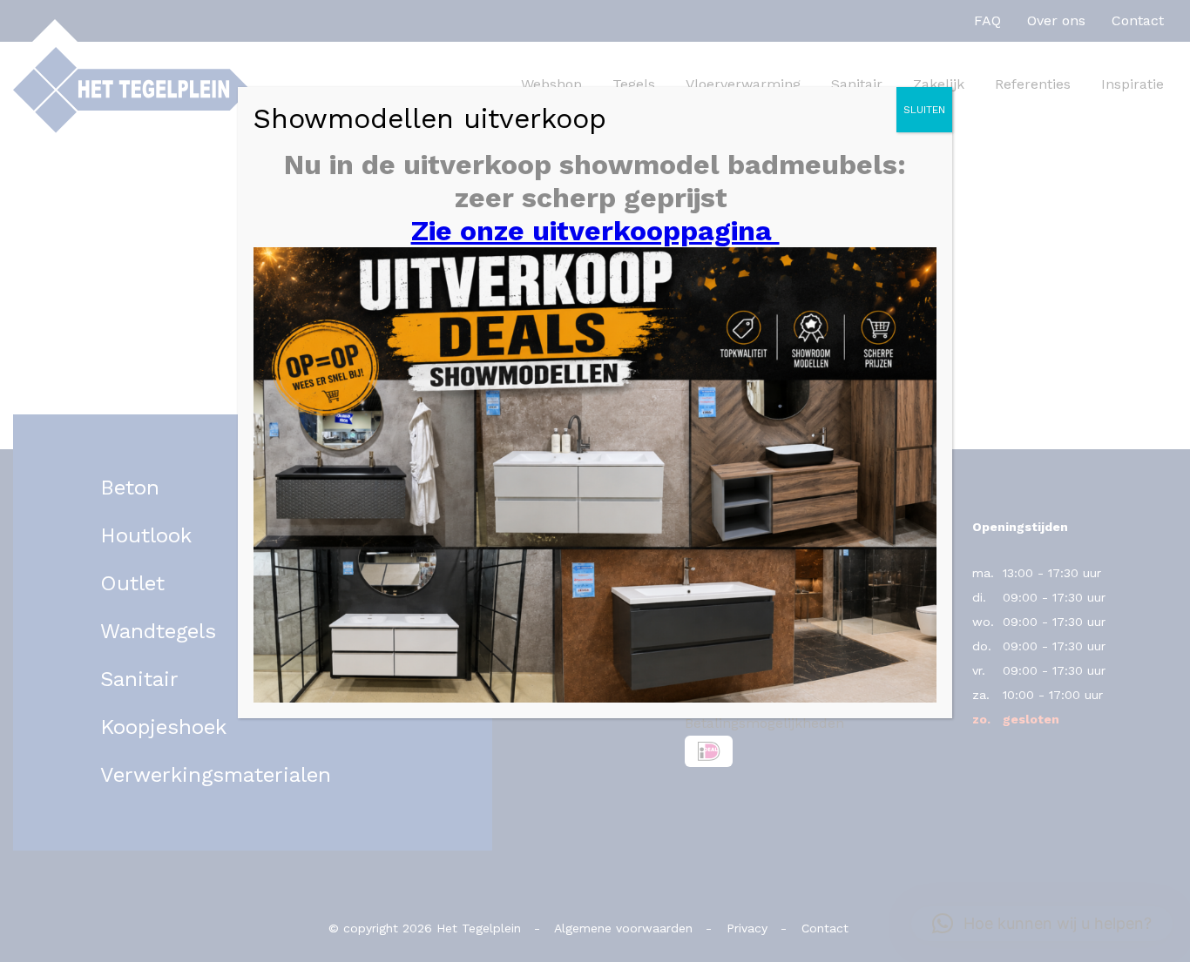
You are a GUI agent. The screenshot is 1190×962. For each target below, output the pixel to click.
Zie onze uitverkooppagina (595, 230)
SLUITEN (924, 110)
